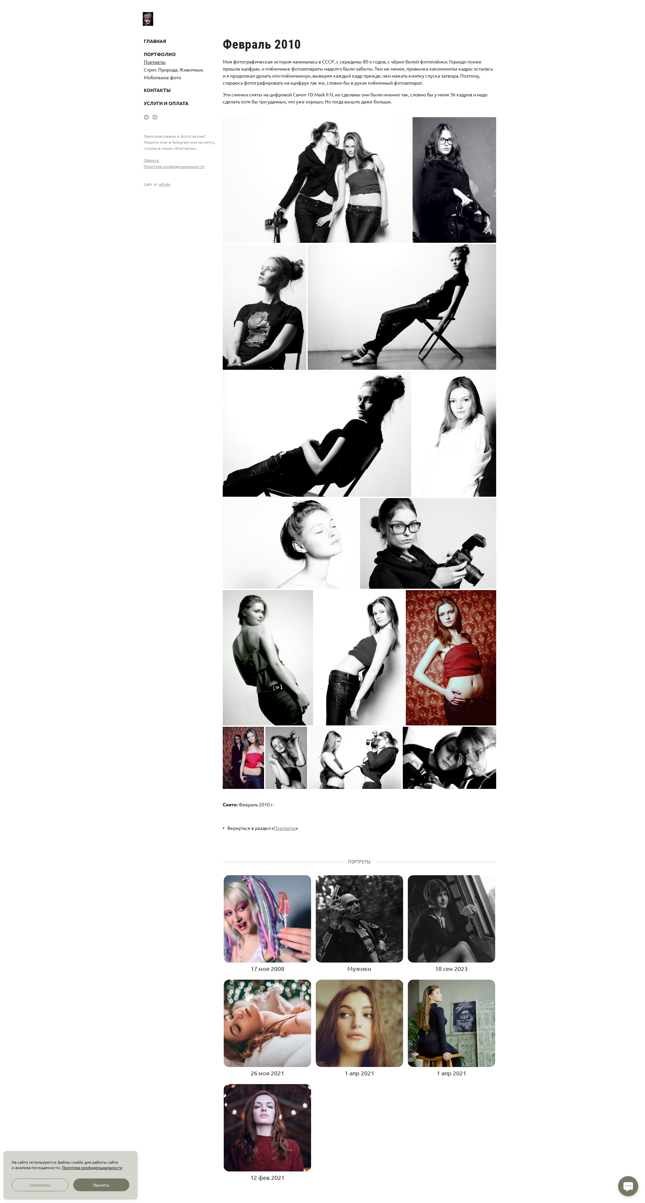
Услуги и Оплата (166, 103)
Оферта (151, 160)
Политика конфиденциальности (174, 166)
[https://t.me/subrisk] (146, 117)
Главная (155, 41)
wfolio (164, 184)
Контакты (157, 90)
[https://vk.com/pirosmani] (155, 117)
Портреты (155, 62)
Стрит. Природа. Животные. (174, 69)
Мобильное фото (162, 77)
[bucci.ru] (148, 19)
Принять (101, 1185)
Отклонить (40, 1185)
